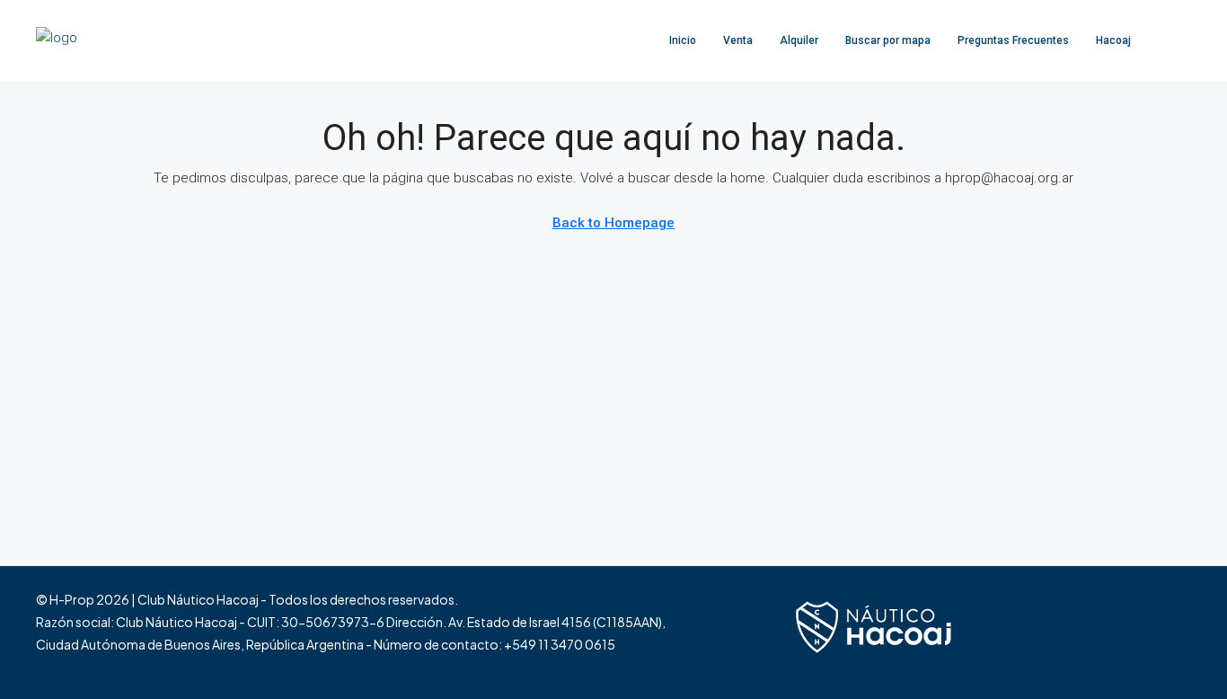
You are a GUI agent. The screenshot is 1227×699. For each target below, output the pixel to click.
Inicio (682, 40)
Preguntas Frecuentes (1013, 40)
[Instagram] (1143, 632)
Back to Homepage (613, 223)
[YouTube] (1175, 632)
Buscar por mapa (888, 40)
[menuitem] (1163, 40)
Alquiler (799, 40)
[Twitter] (1112, 632)
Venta (738, 40)
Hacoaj (1113, 40)
